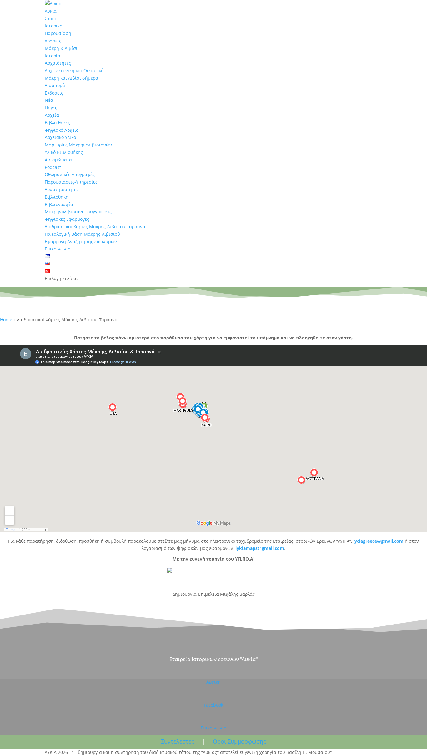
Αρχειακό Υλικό (60, 137)
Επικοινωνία (58, 249)
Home (6, 320)
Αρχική (213, 682)
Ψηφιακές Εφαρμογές (67, 219)
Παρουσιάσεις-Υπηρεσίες (71, 182)
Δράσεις (53, 41)
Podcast (53, 167)
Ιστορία (52, 56)
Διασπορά (55, 85)
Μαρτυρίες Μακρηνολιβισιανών (78, 145)
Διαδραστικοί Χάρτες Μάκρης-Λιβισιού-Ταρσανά (95, 227)
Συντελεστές (177, 741)
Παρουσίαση (58, 33)
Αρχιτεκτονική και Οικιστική (74, 70)
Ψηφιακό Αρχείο (61, 130)
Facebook (213, 705)
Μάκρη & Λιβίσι (61, 48)
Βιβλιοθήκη (56, 197)
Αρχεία (52, 115)
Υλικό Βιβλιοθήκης (64, 152)
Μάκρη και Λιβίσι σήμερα (71, 78)
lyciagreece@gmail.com (379, 541)
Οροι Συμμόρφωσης (239, 741)
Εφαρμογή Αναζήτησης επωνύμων (81, 242)
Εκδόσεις (54, 93)
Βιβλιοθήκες (57, 123)
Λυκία (51, 11)
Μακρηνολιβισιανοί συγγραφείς (78, 212)
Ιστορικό (53, 26)
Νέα (49, 100)
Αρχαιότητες (58, 63)
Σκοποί (52, 19)
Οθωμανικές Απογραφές (70, 174)
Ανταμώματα (58, 160)
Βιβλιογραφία (59, 204)
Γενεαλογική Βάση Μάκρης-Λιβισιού (82, 234)
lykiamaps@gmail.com (259, 548)
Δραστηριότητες (61, 189)
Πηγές (51, 108)
